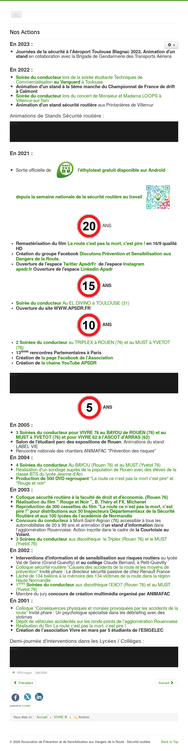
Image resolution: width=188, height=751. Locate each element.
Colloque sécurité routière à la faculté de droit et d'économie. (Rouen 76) (92, 497)
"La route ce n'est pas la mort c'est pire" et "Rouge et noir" (94, 480)
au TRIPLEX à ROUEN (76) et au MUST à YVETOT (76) (93, 344)
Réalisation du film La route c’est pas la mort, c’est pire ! (71, 625)
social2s (26, 705)
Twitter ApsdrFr (80, 263)
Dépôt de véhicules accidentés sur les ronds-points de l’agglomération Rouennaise (96, 621)
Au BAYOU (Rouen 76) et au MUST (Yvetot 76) (88, 464)
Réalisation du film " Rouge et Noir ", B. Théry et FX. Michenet (81, 501)
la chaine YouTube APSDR (68, 362)
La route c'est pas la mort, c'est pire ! (107, 243)
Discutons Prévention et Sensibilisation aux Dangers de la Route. (93, 256)
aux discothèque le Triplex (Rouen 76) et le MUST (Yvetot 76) (91, 541)
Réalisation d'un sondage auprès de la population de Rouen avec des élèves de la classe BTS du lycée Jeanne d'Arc (96, 471)
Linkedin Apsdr (97, 269)
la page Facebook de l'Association (77, 357)
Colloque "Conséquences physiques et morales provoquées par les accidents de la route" (97, 610)
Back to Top (169, 741)
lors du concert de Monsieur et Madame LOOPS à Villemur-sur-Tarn (88, 97)
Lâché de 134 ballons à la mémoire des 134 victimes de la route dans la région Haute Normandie (93, 577)
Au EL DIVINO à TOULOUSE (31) (72, 303)
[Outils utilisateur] (171, 45)
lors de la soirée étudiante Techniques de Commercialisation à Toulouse (79, 79)
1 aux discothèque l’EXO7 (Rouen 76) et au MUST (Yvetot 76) (93, 586)
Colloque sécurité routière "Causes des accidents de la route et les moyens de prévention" (92, 569)
